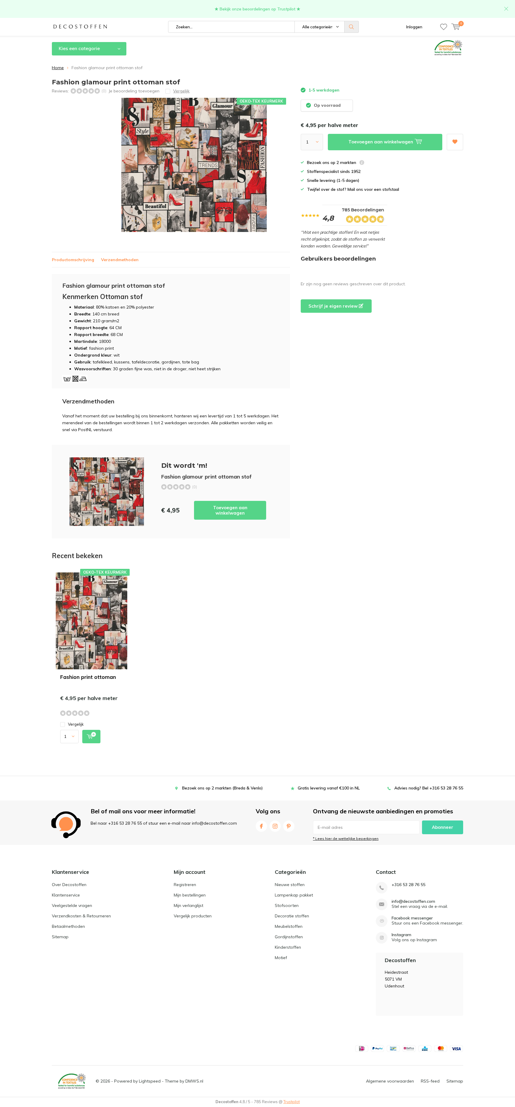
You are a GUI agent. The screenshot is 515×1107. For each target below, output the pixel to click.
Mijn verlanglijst (188, 905)
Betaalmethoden (68, 926)
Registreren (185, 884)
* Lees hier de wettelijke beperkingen (346, 838)
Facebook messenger (412, 918)
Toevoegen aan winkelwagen (230, 510)
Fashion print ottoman (88, 677)
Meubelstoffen (289, 926)
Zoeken (352, 27)
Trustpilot (291, 1101)
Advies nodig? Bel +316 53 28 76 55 (428, 788)
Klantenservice (66, 895)
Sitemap (60, 936)
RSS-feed (430, 1081)
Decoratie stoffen (292, 916)
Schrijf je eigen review (333, 306)
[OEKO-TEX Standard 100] (72, 1081)
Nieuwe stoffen (290, 884)
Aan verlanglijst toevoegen (455, 142)
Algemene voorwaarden (390, 1081)
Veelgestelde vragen (72, 905)
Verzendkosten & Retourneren (81, 916)
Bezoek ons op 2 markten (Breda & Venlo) (222, 788)
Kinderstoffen (288, 947)
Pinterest (288, 826)
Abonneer (442, 827)
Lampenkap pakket (294, 895)
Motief (281, 957)
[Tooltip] (361, 163)
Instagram (275, 826)
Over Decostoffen (69, 884)
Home (58, 67)
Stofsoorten (287, 905)
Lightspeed (150, 1081)
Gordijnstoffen (289, 936)
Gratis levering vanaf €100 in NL (329, 788)
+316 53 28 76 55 (408, 884)
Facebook (261, 826)
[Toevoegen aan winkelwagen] (91, 736)
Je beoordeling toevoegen (133, 91)
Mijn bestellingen (190, 895)
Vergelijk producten (193, 916)
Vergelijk (76, 724)
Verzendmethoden (120, 259)
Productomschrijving (73, 259)
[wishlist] (443, 27)
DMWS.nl (194, 1081)
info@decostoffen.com (413, 901)
